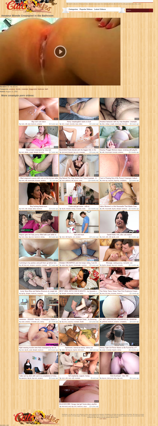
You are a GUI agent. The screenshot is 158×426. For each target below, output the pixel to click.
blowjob (36, 152)
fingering (116, 180)
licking (73, 208)
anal (29, 124)
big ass (76, 180)
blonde (18, 89)
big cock (76, 152)
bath (46, 89)
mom (22, 124)
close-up (104, 180)
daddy (26, 152)
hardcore (41, 89)
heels (83, 208)
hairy (76, 124)
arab (117, 237)
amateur (12, 89)
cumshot (110, 180)
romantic (120, 265)
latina (80, 124)
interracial (65, 152)
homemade (118, 124)
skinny (42, 321)
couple (67, 124)
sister (80, 180)
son (74, 237)
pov (38, 321)
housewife (108, 208)
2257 (100, 418)
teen (63, 124)
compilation (123, 180)
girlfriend (67, 180)
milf (26, 124)
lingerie (114, 350)
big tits (64, 208)
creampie (24, 89)
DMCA (104, 418)
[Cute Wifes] (31, 6)
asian (63, 265)
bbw (103, 124)
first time (124, 124)
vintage (30, 208)
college (107, 124)
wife (103, 152)
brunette (72, 124)
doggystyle (33, 89)
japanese (24, 378)
